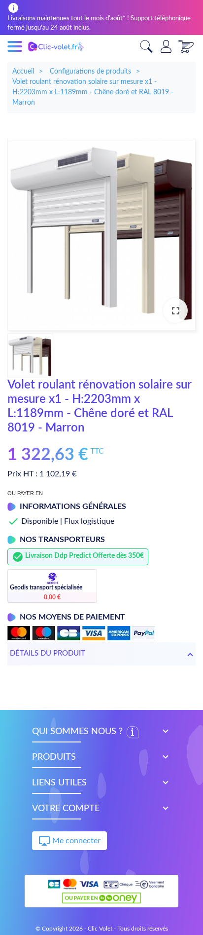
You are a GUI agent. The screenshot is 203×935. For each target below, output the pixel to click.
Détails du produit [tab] (47, 653)
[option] (101, 234)
